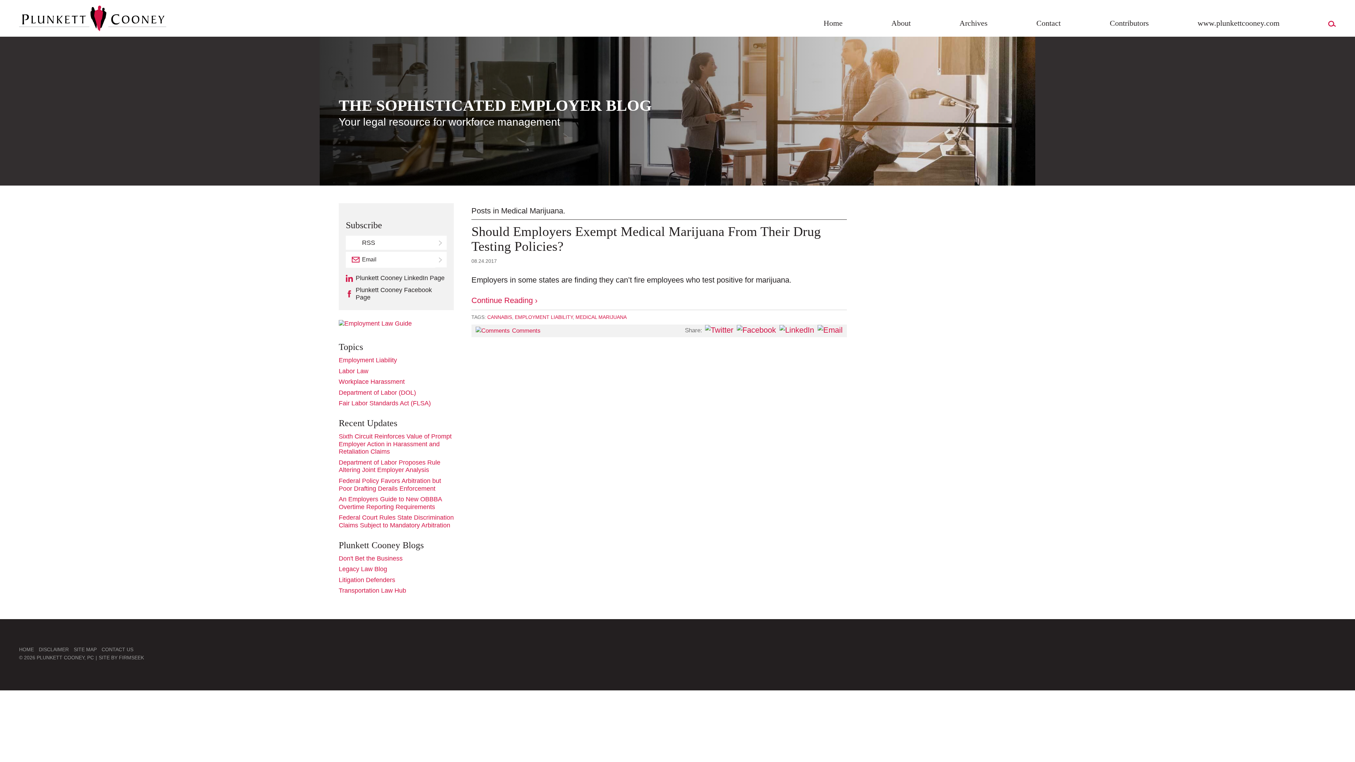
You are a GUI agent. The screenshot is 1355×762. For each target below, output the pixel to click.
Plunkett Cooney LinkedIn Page (400, 278)
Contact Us (117, 649)
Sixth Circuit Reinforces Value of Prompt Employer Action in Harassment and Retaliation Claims (395, 444)
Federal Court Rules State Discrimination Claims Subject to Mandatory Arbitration (396, 521)
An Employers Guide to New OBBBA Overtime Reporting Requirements (390, 503)
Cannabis (499, 317)
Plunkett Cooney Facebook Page (394, 293)
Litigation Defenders (367, 579)
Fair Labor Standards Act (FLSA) (385, 403)
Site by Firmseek (121, 657)
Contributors (1129, 23)
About (901, 23)
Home (833, 23)
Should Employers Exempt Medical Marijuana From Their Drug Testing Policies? (646, 239)
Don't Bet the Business (371, 558)
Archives (973, 23)
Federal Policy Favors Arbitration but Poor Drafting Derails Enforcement (390, 484)
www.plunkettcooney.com (1238, 23)
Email (369, 259)
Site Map (85, 649)
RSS (368, 242)
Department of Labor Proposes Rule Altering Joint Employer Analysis (389, 466)
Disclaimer (54, 649)
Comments (526, 330)
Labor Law (353, 371)
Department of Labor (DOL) (377, 392)
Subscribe (441, 259)
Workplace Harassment (372, 381)
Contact (1048, 23)
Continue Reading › (504, 300)
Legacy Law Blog (363, 569)
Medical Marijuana (601, 317)
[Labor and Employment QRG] (375, 323)
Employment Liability (544, 317)
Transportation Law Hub (372, 590)
